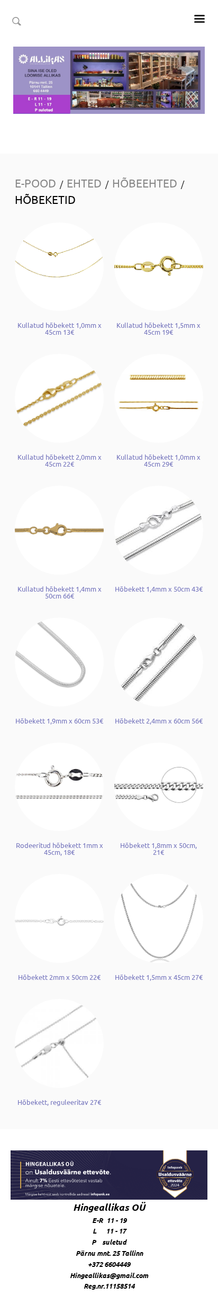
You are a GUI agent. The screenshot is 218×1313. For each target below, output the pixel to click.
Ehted (84, 183)
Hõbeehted (144, 183)
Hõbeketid (45, 199)
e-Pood (35, 183)
